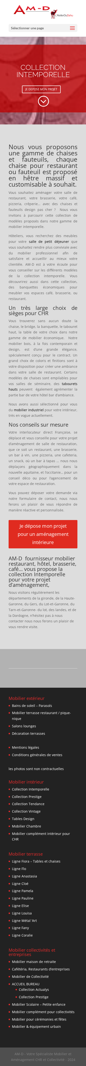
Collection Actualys (34, 989)
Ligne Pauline (22, 898)
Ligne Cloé (20, 883)
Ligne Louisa (22, 913)
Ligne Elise (20, 905)
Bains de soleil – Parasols (32, 705)
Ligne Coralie (22, 935)
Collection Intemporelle (30, 789)
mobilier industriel (29, 410)
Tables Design (23, 818)
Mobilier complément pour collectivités (43, 1012)
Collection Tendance (28, 804)
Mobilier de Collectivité (30, 976)
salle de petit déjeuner (49, 241)
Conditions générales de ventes (37, 755)
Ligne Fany (20, 927)
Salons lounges (24, 726)
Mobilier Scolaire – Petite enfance (38, 1004)
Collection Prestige (27, 796)
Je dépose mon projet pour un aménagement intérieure (43, 534)
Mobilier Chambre (26, 826)
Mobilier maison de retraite (34, 961)
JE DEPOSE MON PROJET (41, 89)
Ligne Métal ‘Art (24, 920)
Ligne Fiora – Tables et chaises (36, 861)
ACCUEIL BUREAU (25, 984)
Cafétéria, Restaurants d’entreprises (41, 969)
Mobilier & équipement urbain (36, 1026)
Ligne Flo (19, 868)
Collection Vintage (26, 811)
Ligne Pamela (22, 890)
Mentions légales (25, 747)
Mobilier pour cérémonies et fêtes (39, 1019)
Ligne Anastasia (24, 876)
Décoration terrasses (28, 733)
